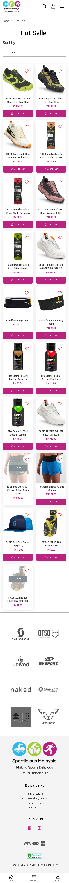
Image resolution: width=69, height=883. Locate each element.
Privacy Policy (34, 803)
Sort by (9, 43)
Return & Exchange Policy (34, 798)
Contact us (34, 807)
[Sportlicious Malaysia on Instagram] (39, 829)
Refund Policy (51, 864)
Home (6, 21)
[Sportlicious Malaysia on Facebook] (29, 829)
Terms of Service (34, 793)
